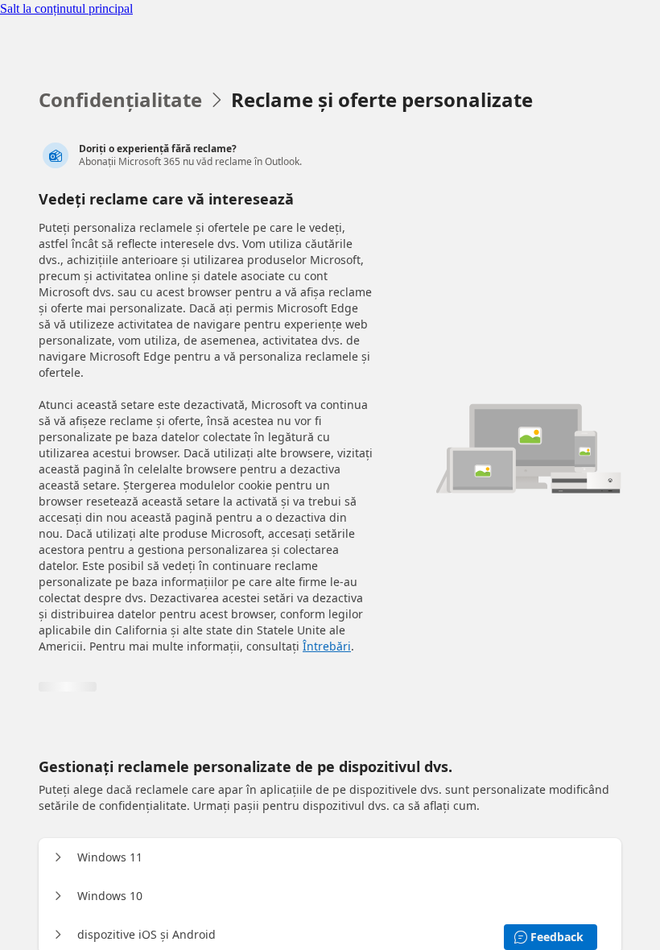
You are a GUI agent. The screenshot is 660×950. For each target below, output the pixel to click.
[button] (58, 857)
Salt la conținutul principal (66, 8)
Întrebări (327, 646)
